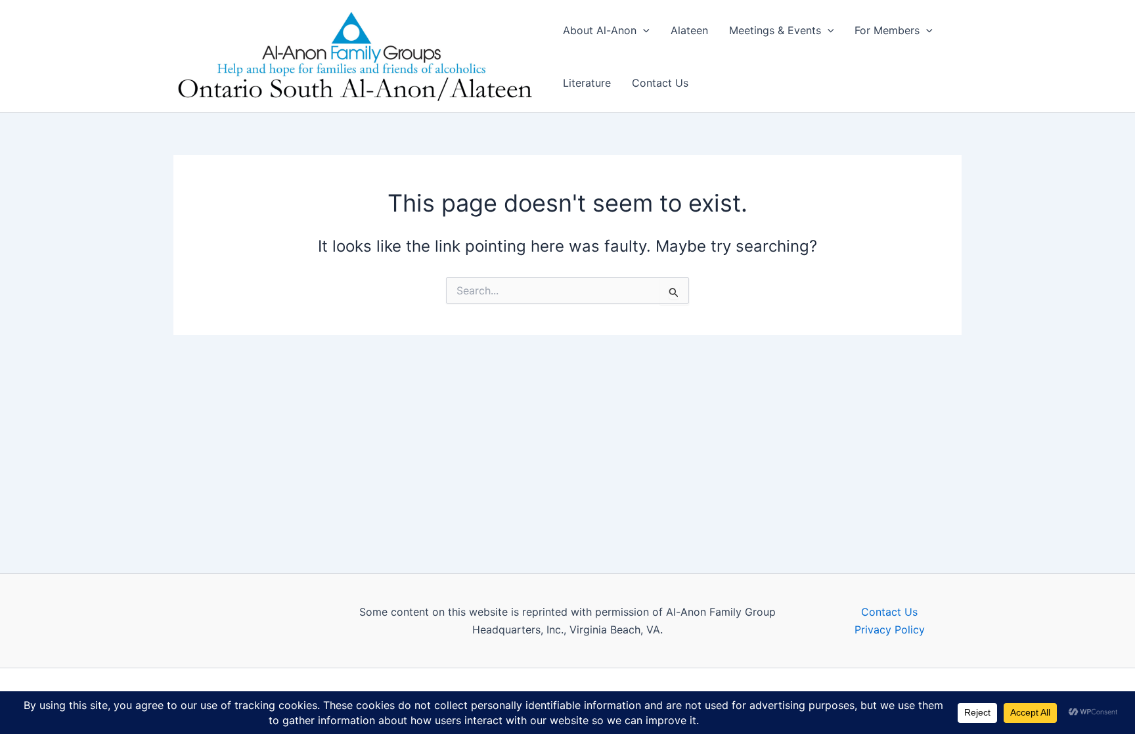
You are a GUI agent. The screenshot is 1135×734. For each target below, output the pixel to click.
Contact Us (660, 82)
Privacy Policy (890, 629)
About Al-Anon (599, 30)
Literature (587, 82)
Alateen (689, 30)
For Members (887, 30)
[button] (643, 30)
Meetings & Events (775, 30)
